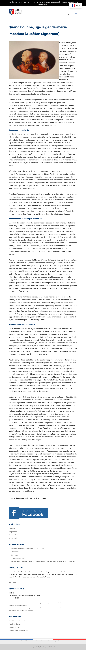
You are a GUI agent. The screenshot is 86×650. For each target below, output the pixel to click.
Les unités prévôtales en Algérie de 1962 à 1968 (27, 549)
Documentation (14, 535)
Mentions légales (15, 624)
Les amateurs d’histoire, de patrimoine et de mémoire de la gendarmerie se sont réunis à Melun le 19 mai (48, 561)
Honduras (14, 555)
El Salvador (14, 552)
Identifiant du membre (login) (19, 630)
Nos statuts (13, 582)
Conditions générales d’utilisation (20, 621)
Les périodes (13, 532)
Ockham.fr (52, 647)
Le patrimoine (13, 538)
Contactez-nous (14, 627)
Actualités (12, 528)
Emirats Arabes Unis (18, 558)
